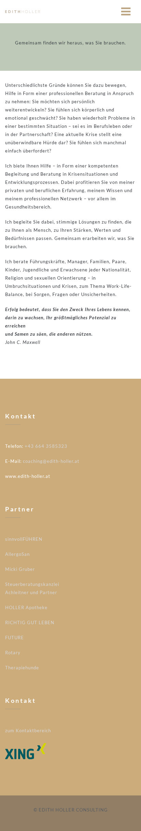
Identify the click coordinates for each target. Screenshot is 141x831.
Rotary (13, 652)
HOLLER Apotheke (26, 607)
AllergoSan (17, 554)
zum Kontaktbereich (28, 730)
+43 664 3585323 (46, 446)
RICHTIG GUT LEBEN (29, 622)
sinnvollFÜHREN (23, 539)
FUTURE (14, 637)
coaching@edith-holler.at (51, 461)
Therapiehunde (22, 667)
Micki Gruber (20, 569)
